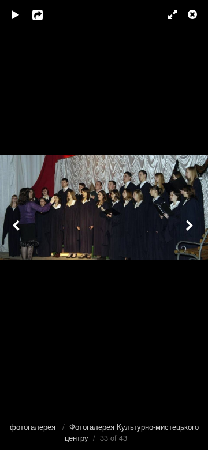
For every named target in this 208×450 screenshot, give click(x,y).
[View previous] (17, 225)
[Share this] (45, 14)
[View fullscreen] (167, 14)
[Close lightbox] (193, 14)
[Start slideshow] (15, 14)
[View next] (190, 225)
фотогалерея (34, 426)
